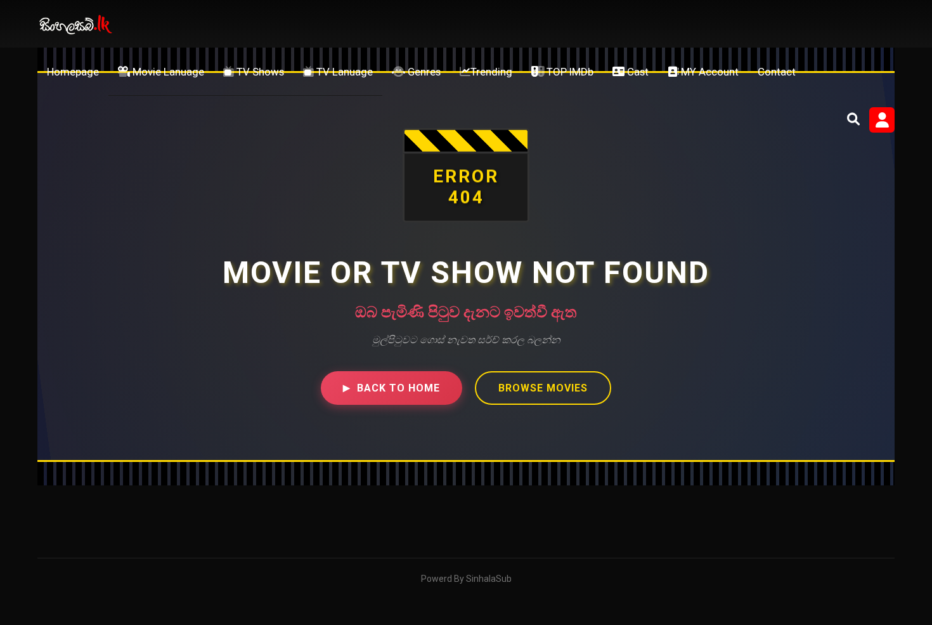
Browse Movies (543, 388)
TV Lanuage (343, 71)
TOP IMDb (568, 71)
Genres (423, 71)
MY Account (708, 71)
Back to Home (391, 388)
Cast (637, 71)
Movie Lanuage (167, 71)
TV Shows (259, 71)
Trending (491, 71)
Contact (777, 71)
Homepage (73, 71)
